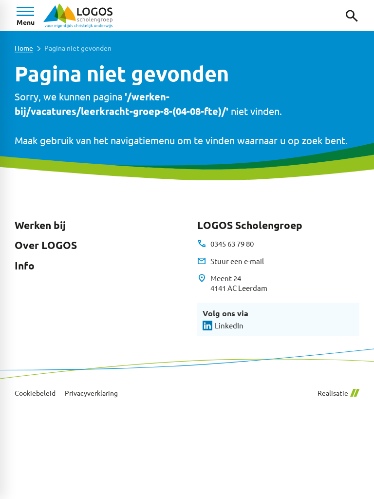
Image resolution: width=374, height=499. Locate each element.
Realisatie (333, 393)
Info (25, 265)
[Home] (77, 15)
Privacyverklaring (91, 393)
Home (24, 48)
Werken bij (40, 225)
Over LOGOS (46, 245)
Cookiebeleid (35, 393)
